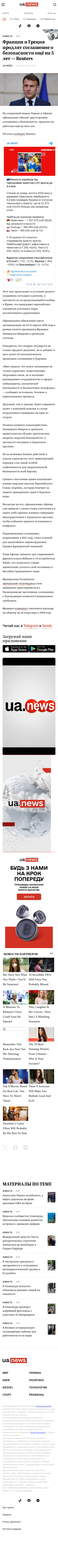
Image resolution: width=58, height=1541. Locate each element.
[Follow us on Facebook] (29, 25)
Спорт (7, 1395)
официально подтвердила (19, 583)
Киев (6, 1380)
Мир (18, 36)
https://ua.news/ (43, 1406)
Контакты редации (12, 1529)
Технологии (38, 1388)
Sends (47, 626)
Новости (7, 36)
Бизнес (8, 1388)
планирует (21, 608)
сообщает (19, 134)
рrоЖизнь (36, 1395)
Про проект (8, 1507)
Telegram (30, 626)
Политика (36, 1380)
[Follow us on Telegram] (38, 25)
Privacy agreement (11, 1521)
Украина (35, 1373)
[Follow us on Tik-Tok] (20, 25)
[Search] (55, 4)
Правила (7, 1514)
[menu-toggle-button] (3, 4)
